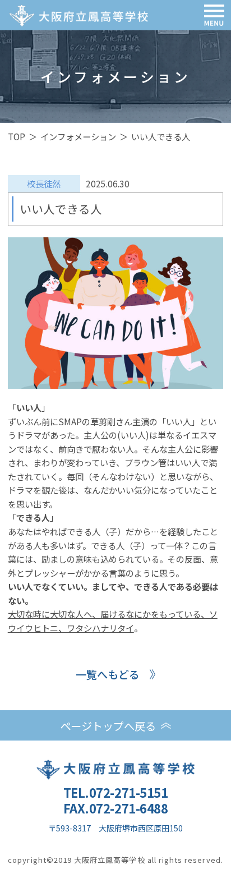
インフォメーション (78, 136)
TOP (16, 136)
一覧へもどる (108, 674)
